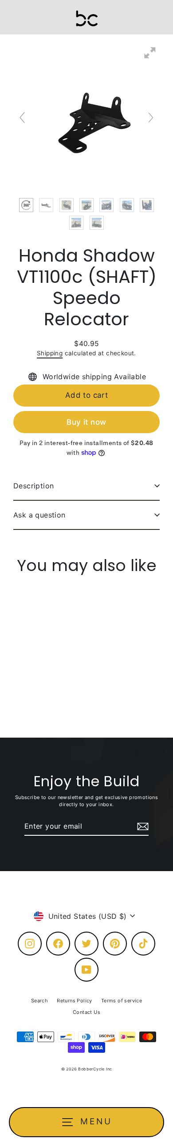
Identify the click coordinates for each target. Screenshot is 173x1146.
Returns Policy (74, 1001)
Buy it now (86, 422)
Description (33, 485)
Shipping (50, 353)
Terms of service (121, 1001)
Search (39, 1001)
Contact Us (86, 1012)
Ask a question (39, 514)
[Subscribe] (141, 826)
